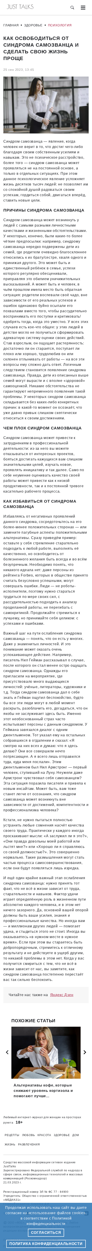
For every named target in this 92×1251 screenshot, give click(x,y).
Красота (44, 1135)
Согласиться (46, 1232)
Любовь (28, 1135)
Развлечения (29, 1144)
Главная (11, 25)
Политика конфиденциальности (46, 1244)
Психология (60, 25)
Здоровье (33, 25)
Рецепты (12, 1135)
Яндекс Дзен (61, 995)
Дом (75, 1135)
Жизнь (10, 1144)
